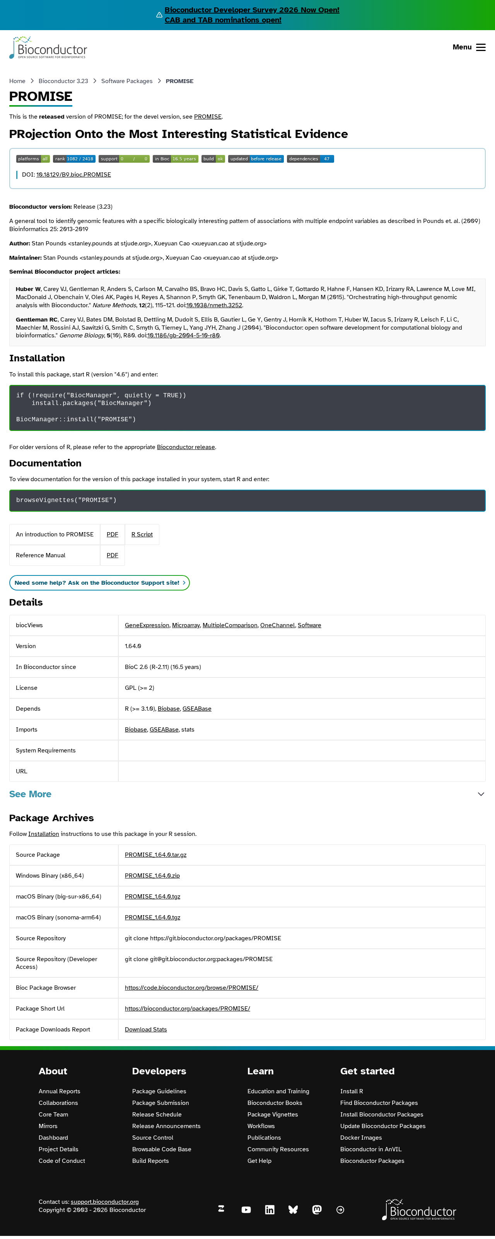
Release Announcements (166, 1126)
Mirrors (48, 1126)
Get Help (259, 1161)
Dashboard (53, 1138)
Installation (43, 834)
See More (30, 794)
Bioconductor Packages (372, 1161)
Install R (351, 1091)
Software (309, 625)
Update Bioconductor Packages (383, 1126)
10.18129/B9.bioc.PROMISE (73, 175)
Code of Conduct (62, 1161)
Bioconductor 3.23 (63, 81)
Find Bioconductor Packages (379, 1103)
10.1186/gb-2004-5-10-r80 (183, 335)
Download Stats (146, 1029)
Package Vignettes (273, 1114)
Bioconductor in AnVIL (371, 1149)
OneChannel (277, 625)
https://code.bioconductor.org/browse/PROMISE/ (191, 988)
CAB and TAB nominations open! (223, 20)
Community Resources (278, 1149)
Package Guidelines (159, 1091)
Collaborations (58, 1103)
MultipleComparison (230, 625)
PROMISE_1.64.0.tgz (152, 896)
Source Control (152, 1138)
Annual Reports (59, 1091)
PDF (112, 534)
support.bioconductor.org (105, 1202)
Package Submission (160, 1103)
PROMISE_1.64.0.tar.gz (155, 855)
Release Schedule (157, 1114)
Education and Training (278, 1091)
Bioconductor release (186, 447)
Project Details (59, 1149)
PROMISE (208, 117)
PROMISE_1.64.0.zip (152, 876)
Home (17, 81)
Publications (264, 1138)
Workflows (261, 1126)
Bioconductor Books (275, 1103)
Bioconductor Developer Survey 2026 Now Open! (252, 10)
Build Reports (150, 1161)
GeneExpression (147, 625)
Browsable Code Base (161, 1149)
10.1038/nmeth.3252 (214, 305)
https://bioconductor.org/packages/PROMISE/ (187, 1009)
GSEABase (197, 709)
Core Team (53, 1114)
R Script (142, 534)
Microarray (186, 625)
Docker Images (361, 1138)
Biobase (169, 709)
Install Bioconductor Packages (381, 1114)
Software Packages (127, 81)
